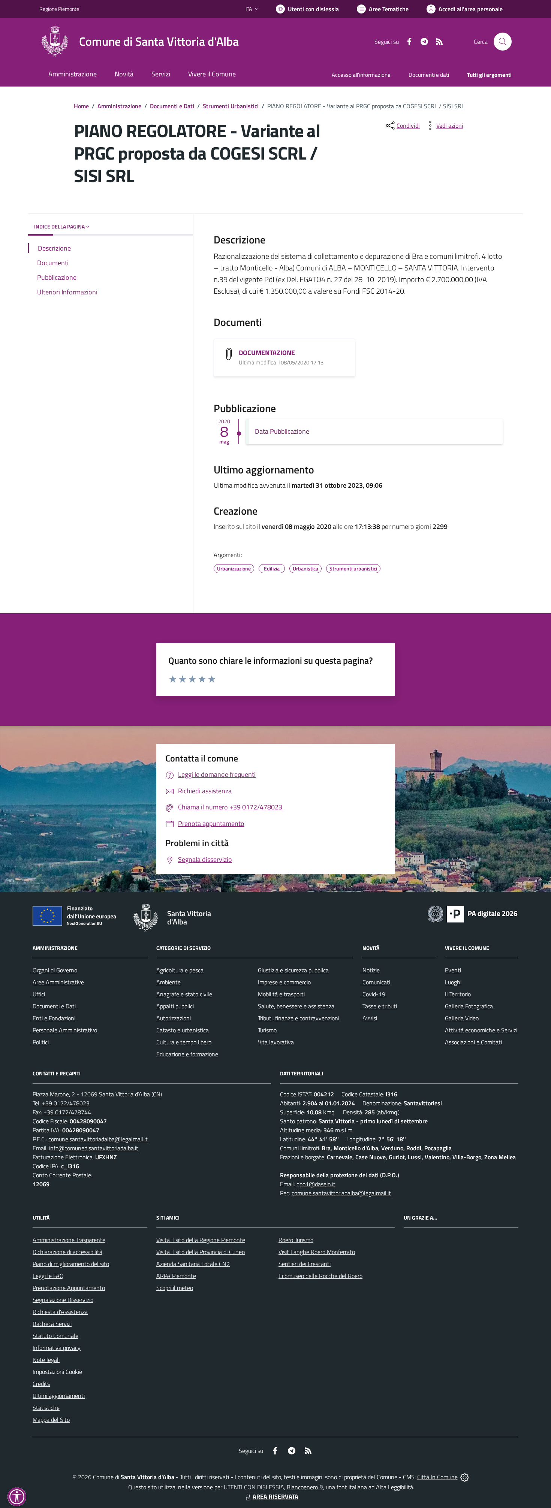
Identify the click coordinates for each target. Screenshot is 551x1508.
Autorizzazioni (173, 1018)
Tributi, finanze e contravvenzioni (298, 1018)
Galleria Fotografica (469, 1006)
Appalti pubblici (175, 1006)
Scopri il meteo (174, 1287)
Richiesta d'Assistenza (60, 1311)
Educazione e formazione (187, 1054)
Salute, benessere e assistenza (296, 1006)
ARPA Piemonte (176, 1275)
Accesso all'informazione (361, 74)
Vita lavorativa (276, 1042)
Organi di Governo (55, 970)
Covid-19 (373, 994)
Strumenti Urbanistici (231, 106)
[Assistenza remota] (465, 1476)
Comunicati (376, 982)
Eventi (453, 970)
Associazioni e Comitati (473, 1042)
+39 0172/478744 (67, 1112)
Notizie (371, 970)
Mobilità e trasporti (281, 994)
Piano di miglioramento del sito (71, 1263)
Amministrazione (119, 106)
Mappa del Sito (51, 1419)
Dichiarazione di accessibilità (67, 1251)
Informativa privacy (57, 1347)
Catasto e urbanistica (182, 1030)
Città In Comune (437, 1476)
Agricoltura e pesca (180, 970)
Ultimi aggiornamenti (59, 1395)
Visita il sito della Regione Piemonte (200, 1239)
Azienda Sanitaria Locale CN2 (193, 1263)
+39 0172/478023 (66, 1103)
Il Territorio (458, 994)
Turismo (267, 1030)
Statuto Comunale (55, 1335)
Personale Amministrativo (65, 1030)
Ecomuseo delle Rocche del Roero (320, 1275)
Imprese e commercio (284, 982)
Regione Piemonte (59, 9)
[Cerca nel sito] (503, 42)
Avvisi (369, 1018)
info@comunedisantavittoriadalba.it (93, 1148)
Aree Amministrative (58, 982)
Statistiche (46, 1407)
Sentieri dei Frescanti (304, 1263)
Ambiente (168, 982)
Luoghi (453, 982)
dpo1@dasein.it (315, 1184)
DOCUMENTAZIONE (267, 353)
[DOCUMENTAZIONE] (229, 354)
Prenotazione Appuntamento (69, 1287)
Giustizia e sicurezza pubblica (293, 970)
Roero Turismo (295, 1239)
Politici (41, 1042)
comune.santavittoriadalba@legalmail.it (98, 1139)
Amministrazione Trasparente (69, 1239)
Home (81, 106)
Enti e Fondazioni (54, 1018)
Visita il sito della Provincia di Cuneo (200, 1251)
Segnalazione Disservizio (63, 1299)
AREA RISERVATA (275, 1496)
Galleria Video (462, 1018)
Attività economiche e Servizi (481, 1030)
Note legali (46, 1359)
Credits (41, 1383)
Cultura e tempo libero (183, 1042)
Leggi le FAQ (48, 1275)
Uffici (39, 994)
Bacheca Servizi (52, 1323)
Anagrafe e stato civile (184, 994)
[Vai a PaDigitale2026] (472, 913)
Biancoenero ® (305, 1487)
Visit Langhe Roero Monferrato (316, 1251)
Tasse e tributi (379, 1006)
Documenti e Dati (172, 106)
